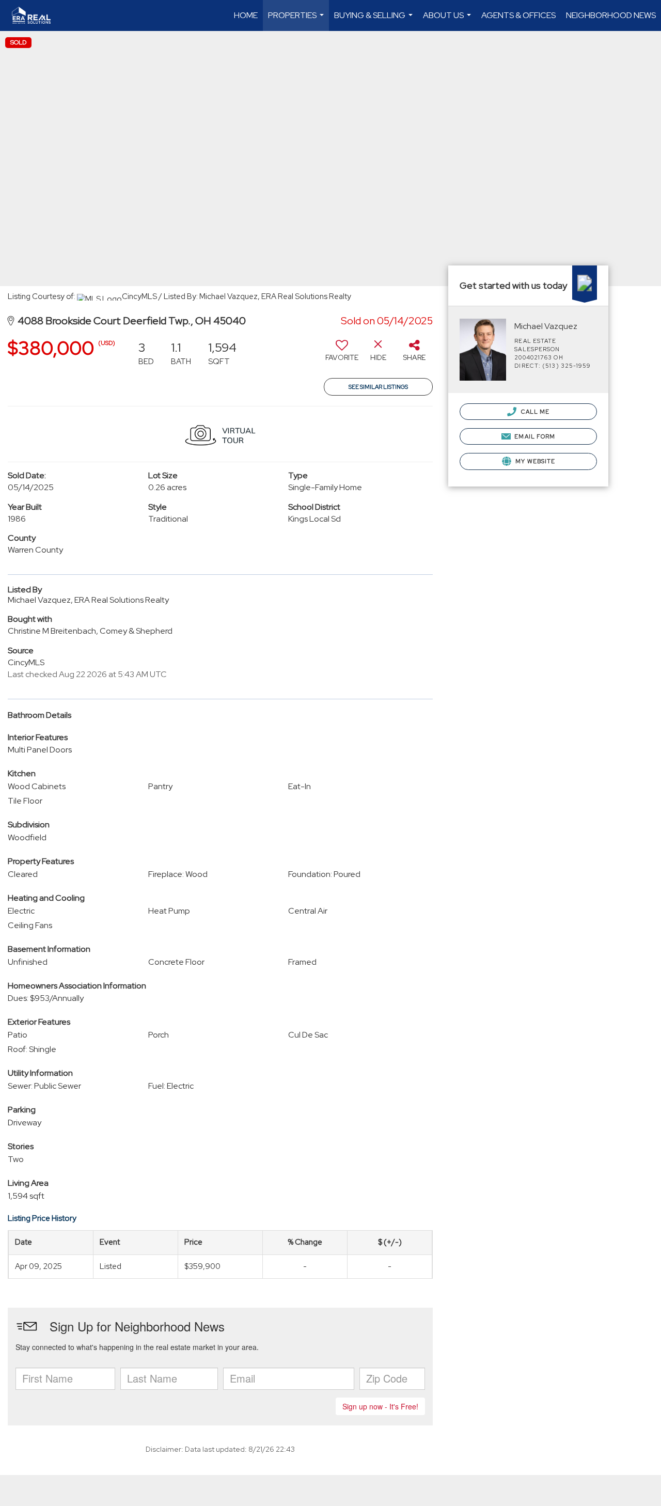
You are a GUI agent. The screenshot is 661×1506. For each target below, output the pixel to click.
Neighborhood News (611, 15)
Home (246, 15)
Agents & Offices (518, 15)
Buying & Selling (374, 20)
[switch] (342, 354)
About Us (448, 20)
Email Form (534, 436)
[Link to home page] (36, 15)
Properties (297, 20)
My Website (534, 461)
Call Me (534, 411)
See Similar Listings (378, 386)
